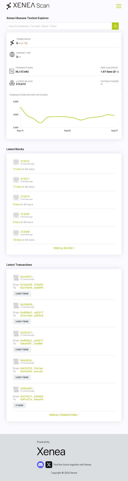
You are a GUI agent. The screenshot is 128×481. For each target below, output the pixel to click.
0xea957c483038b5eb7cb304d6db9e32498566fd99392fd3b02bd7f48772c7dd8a (27, 276)
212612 (25, 161)
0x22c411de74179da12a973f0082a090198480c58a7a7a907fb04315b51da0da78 (27, 332)
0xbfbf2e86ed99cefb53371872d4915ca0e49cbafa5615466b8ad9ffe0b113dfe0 (27, 360)
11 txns (17, 169)
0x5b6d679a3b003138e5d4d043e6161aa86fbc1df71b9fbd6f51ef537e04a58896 (27, 388)
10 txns (17, 239)
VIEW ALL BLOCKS (63, 248)
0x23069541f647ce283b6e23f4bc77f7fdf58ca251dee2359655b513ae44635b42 (27, 304)
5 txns (16, 222)
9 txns (16, 204)
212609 (25, 214)
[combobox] (59, 26)
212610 (25, 196)
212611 (25, 178)
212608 (25, 231)
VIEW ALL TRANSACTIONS (63, 415)
